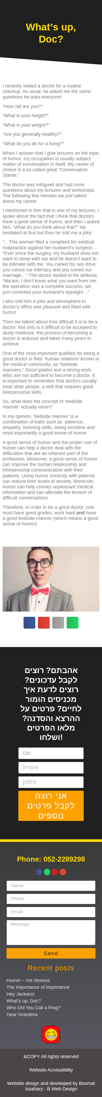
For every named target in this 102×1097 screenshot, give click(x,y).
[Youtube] (55, 872)
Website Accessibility (51, 1070)
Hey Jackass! (21, 994)
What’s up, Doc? (24, 1000)
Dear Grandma (22, 1014)
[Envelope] (63, 872)
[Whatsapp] (47, 872)
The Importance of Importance (38, 987)
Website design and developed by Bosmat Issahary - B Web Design (51, 1086)
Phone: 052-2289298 (51, 859)
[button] (29, 623)
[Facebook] (39, 872)
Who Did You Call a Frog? (34, 1007)
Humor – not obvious (28, 980)
